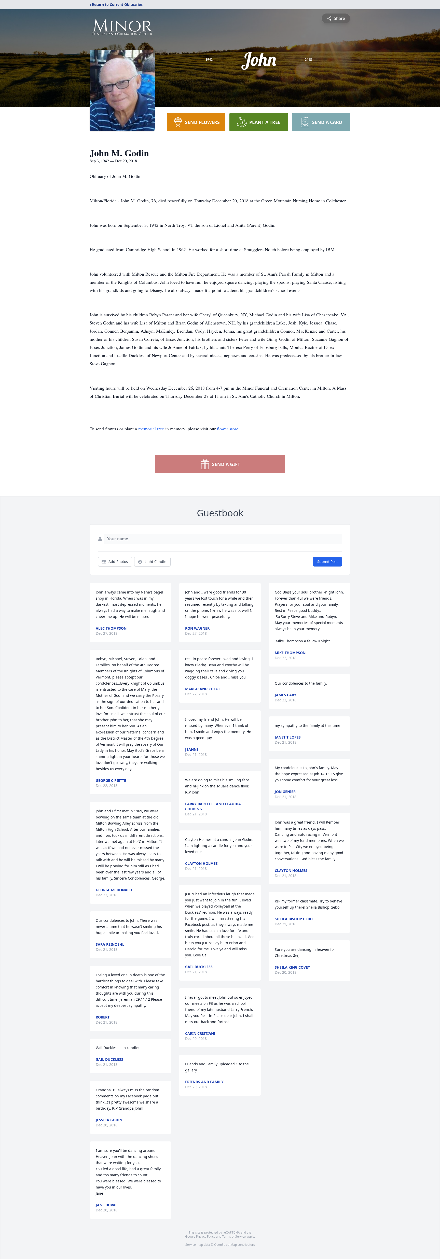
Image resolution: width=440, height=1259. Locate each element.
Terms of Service (234, 1236)
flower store (227, 429)
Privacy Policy (205, 1236)
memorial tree (151, 429)
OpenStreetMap (225, 1244)
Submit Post (327, 561)
